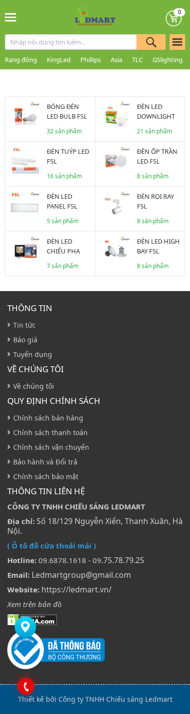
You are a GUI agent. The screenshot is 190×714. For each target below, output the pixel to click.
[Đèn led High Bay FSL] (115, 251)
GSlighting (167, 59)
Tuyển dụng (32, 354)
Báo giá (25, 339)
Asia (116, 59)
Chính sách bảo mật (45, 476)
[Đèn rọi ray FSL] (115, 206)
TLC (137, 59)
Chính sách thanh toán (50, 432)
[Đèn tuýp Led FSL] (24, 161)
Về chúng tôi (35, 369)
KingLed (59, 59)
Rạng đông (21, 59)
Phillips (90, 59)
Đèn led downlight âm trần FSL (156, 116)
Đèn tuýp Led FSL (68, 156)
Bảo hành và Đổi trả (45, 461)
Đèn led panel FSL (62, 201)
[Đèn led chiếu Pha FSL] (24, 251)
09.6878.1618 (62, 560)
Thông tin (29, 308)
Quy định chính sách (53, 401)
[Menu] (11, 17)
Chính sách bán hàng (48, 417)
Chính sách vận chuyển (51, 447)
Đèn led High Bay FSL (158, 246)
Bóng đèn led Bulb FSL (67, 111)
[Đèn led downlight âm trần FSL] (115, 116)
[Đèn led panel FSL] (24, 206)
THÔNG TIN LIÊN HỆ (46, 491)
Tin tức (24, 325)
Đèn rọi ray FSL (155, 201)
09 (97, 560)
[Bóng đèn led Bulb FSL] (24, 116)
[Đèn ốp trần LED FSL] (115, 161)
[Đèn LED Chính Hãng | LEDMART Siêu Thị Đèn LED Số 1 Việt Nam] (95, 17)
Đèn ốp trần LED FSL (157, 156)
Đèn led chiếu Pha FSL (63, 251)
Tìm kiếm (151, 42)
